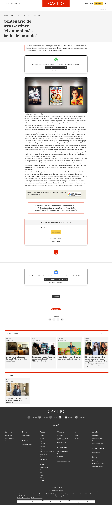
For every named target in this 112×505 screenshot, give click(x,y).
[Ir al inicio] (56, 3)
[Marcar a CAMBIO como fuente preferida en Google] (74, 194)
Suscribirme (56, 232)
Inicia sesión (56, 241)
